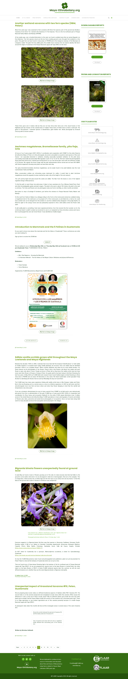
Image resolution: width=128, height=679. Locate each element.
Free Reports (36, 17)
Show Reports (97, 62)
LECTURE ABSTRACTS (31, 340)
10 (47, 647)
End (58, 647)
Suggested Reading (88, 17)
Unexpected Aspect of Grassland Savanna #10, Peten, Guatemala (45, 587)
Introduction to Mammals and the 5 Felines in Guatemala (47, 226)
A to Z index (26, 17)
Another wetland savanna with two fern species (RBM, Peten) (45, 24)
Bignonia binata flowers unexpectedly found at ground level (46, 469)
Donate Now (75, 17)
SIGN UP (47, 242)
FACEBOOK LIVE (63, 340)
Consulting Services (50, 17)
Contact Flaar (64, 17)
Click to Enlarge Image (48, 80)
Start (17, 647)
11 (51, 647)
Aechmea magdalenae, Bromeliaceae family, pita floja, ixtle (46, 147)
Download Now (98, 57)
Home (18, 17)
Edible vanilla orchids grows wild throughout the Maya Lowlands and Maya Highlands (46, 358)
